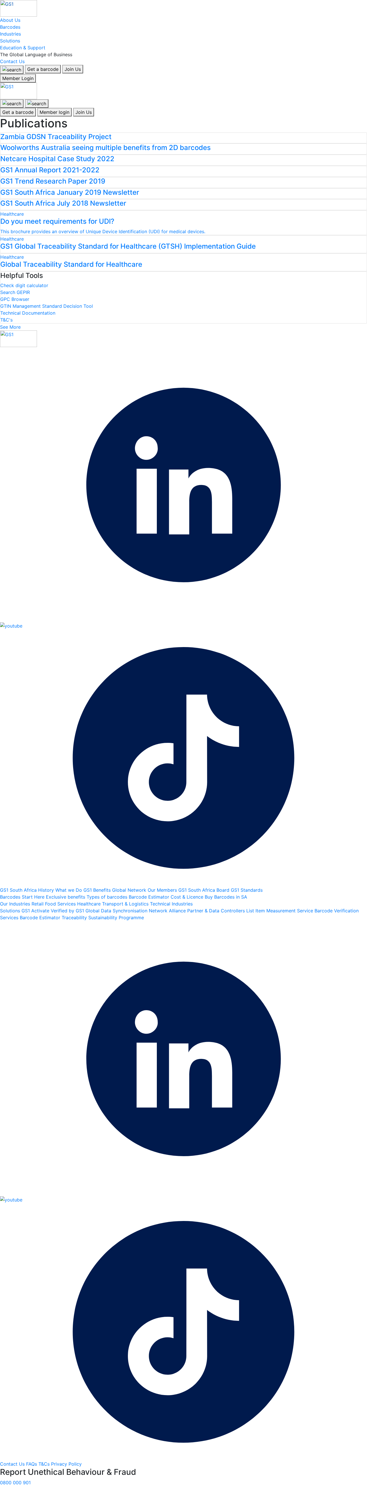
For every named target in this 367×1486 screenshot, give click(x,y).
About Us (10, 20)
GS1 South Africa (19, 890)
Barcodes (10, 27)
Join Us (73, 69)
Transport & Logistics (126, 904)
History (46, 890)
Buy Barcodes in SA (226, 897)
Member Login (18, 78)
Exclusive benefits (66, 897)
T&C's (6, 320)
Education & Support (22, 47)
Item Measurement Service (285, 911)
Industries (10, 34)
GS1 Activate (36, 911)
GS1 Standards (247, 890)
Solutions (10, 41)
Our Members (163, 890)
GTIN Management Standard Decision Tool (46, 306)
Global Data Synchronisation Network (127, 911)
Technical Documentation (27, 313)
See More (10, 327)
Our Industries (16, 904)
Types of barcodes (108, 897)
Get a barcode (42, 69)
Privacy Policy (66, 1464)
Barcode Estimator (150, 897)
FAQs (32, 1464)
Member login (54, 112)
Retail (38, 904)
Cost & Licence (188, 897)
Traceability (75, 917)
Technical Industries (171, 904)
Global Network (130, 890)
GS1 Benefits (97, 890)
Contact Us (12, 61)
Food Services (61, 904)
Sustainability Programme (116, 917)
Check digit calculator (24, 285)
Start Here (34, 897)
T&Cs (44, 1464)
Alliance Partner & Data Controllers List (212, 911)
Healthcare (89, 904)
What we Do (69, 890)
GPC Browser (14, 299)
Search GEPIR (15, 292)
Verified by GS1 (68, 911)
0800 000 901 (15, 1482)
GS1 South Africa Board (204, 890)
